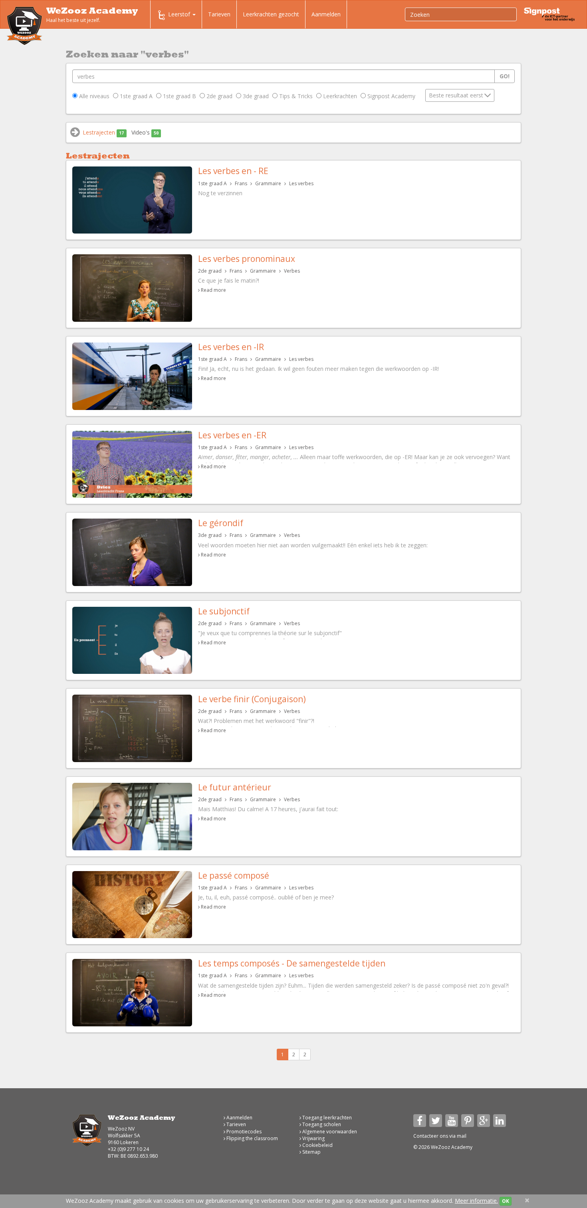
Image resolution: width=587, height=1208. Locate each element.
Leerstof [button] (180, 14)
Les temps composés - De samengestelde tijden (291, 963)
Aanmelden (326, 14)
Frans (241, 183)
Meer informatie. (476, 1200)
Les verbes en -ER (232, 435)
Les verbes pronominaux (246, 258)
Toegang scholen (321, 1124)
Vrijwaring (313, 1138)
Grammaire (268, 183)
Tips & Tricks (295, 96)
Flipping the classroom (251, 1138)
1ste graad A (135, 96)
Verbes (292, 270)
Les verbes (301, 183)
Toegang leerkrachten (326, 1117)
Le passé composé (233, 875)
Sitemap (311, 1152)
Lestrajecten (103, 132)
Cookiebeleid (317, 1145)
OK (505, 1201)
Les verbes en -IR (231, 346)
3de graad (255, 96)
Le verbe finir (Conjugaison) (252, 699)
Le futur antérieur (234, 787)
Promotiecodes (243, 1131)
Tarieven (219, 14)
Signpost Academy (390, 96)
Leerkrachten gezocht (271, 14)
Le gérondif (220, 523)
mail (461, 1136)
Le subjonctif (224, 611)
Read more (213, 290)
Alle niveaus (93, 96)
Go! (505, 76)
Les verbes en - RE (233, 170)
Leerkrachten (339, 96)
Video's (145, 132)
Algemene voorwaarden (329, 1131)
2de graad (218, 96)
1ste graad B (178, 96)
